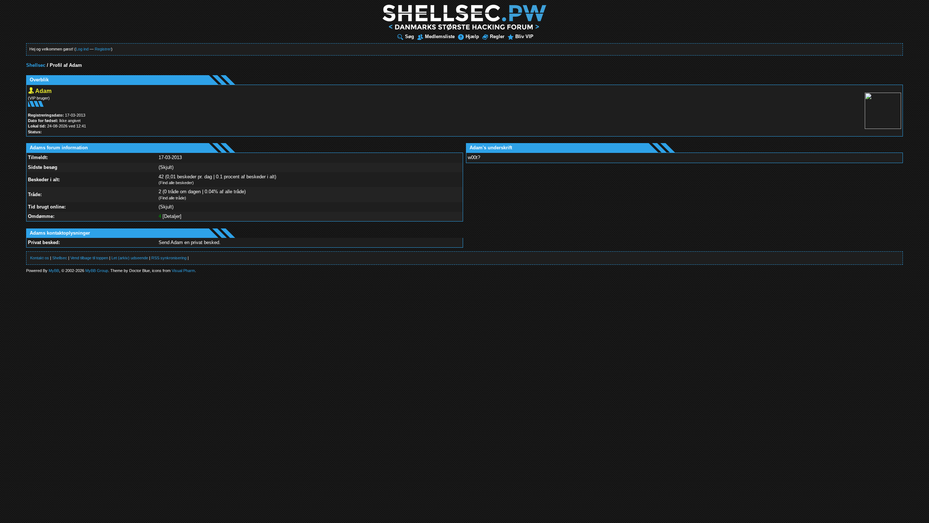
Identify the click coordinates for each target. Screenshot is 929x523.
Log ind (82, 49)
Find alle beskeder (176, 183)
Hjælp (472, 36)
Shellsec (35, 65)
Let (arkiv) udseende (129, 258)
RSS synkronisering (169, 258)
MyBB (54, 270)
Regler (497, 36)
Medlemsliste (440, 36)
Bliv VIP (524, 36)
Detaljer (172, 216)
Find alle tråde (172, 198)
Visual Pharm (183, 270)
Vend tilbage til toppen (89, 258)
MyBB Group (96, 270)
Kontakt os (39, 258)
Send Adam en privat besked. (190, 242)
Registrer (103, 49)
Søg (409, 36)
